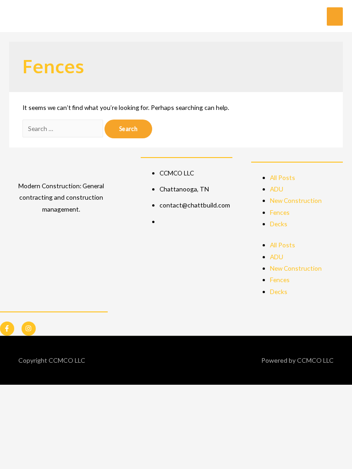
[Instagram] (29, 329)
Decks (278, 224)
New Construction (296, 200)
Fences (280, 212)
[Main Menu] (335, 16)
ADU (276, 189)
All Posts (282, 177)
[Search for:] (63, 128)
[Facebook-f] (7, 329)
